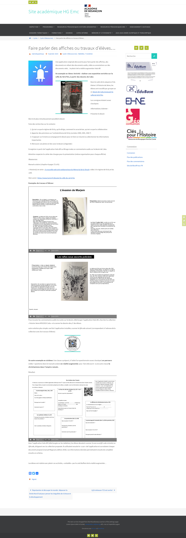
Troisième (89, 54)
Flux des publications (135, 157)
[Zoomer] (49, 250)
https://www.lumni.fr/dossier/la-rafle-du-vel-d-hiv (56, 178)
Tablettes (81, 54)
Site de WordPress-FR (135, 165)
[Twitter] (33, 2)
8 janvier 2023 (53, 54)
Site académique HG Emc (53, 11)
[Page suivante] (34, 250)
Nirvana (94, 528)
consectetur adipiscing (92, 524)
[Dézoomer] (45, 250)
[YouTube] (30, 2)
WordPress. (101, 528)
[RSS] (35, 2)
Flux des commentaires (135, 161)
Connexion (131, 153)
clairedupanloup (38, 54)
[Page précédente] (30, 250)
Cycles (35, 38)
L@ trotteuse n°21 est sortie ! (102, 490)
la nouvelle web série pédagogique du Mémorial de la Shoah (67, 169)
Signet (34, 479)
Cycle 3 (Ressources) (46, 38)
